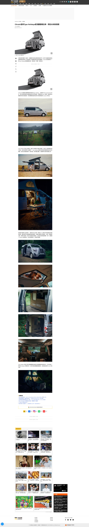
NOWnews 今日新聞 (18, 21)
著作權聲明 (36, 521)
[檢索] (75, 2)
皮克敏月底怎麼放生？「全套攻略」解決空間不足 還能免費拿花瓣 (24, 509)
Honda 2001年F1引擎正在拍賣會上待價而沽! (21, 439)
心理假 (40, 5)
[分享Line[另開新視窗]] (16, 61)
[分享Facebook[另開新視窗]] (16, 58)
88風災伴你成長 (21, 5)
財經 (35, 3)
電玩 (41, 3)
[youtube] (66, 1)
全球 (32, 3)
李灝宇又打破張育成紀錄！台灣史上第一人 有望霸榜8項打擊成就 (33, 492)
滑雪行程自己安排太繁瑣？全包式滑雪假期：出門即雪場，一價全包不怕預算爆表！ (46, 440)
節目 (48, 3)
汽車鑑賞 (23, 21)
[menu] (12, 4)
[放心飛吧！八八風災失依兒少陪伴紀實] (22, 1)
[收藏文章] (16, 72)
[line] (64, 1)
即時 (17, 3)
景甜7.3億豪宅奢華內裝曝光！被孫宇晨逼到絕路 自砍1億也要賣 (24, 468)
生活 (38, 3)
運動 (29, 3)
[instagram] (62, 1)
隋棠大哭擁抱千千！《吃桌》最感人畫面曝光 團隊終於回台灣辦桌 (33, 452)
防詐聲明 (36, 517)
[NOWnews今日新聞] (14, 1)
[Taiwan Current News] (68, 2)
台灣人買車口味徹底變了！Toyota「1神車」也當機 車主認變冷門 (21, 480)
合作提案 (51, 520)
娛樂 (26, 3)
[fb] (60, 1)
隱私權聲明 (36, 520)
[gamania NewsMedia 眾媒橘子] (69, 525)
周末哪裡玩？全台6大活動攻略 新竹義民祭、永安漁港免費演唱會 (33, 440)
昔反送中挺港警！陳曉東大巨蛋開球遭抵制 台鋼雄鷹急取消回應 (46, 492)
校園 (54, 3)
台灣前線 (35, 5)
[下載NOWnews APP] (73, 2)
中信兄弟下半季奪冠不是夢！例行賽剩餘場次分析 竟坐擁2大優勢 (42, 509)
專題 (23, 3)
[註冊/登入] (77, 2)
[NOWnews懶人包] (70, 2)
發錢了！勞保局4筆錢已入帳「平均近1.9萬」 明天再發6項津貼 (21, 492)
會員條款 (51, 517)
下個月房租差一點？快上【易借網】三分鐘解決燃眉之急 (21, 452)
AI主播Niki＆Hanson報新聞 (47, 5)
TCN (31, 5)
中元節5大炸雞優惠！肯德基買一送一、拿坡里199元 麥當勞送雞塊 (33, 480)
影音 (45, 3)
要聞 (20, 3)
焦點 (14, 3)
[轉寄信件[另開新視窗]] (16, 64)
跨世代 (27, 5)
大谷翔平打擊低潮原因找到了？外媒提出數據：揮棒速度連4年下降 (46, 452)
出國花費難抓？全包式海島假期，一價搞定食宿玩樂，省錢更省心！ (46, 480)
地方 (51, 3)
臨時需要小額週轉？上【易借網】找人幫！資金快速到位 (42, 468)
